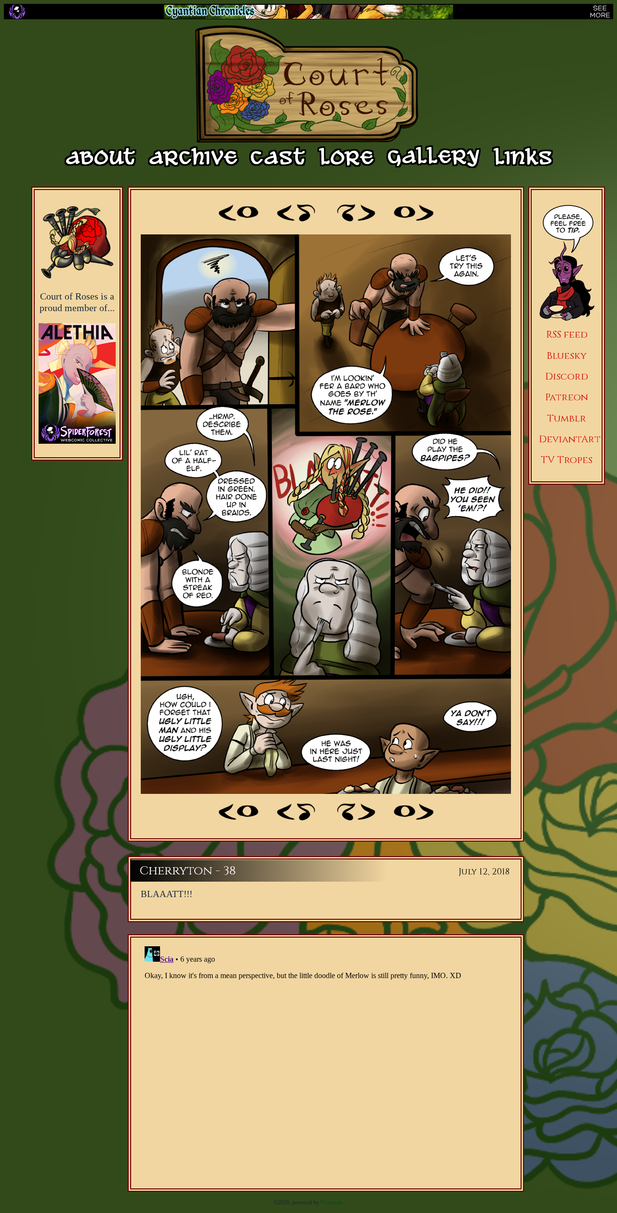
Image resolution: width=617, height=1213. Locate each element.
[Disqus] (326, 1063)
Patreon (566, 397)
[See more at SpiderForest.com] (600, 11)
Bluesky (567, 355)
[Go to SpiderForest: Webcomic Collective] (77, 433)
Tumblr (566, 418)
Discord (566, 376)
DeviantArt (570, 439)
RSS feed (567, 334)
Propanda (331, 1202)
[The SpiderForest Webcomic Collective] (17, 11)
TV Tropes (566, 459)
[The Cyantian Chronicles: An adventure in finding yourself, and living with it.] (308, 12)
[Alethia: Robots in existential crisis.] (77, 373)
